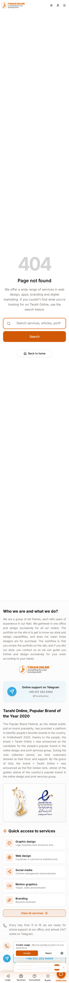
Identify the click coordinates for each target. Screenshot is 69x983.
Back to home (36, 353)
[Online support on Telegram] (11, 691)
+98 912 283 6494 (41, 691)
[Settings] (62, 953)
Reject (48, 953)
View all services (32, 913)
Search (35, 336)
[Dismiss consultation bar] (40, 967)
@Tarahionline (40, 696)
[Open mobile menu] (64, 5)
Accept (26, 953)
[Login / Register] (58, 5)
